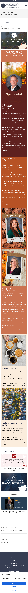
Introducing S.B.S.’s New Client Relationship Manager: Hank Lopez (14, 512)
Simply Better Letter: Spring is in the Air (9, 522)
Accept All (14, 583)
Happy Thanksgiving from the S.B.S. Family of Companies (13, 524)
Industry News (16, 28)
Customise (14, 586)
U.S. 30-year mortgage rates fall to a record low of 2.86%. (12, 423)
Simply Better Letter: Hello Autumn (8, 527)
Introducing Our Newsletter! (14, 492)
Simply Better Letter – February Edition (14, 468)
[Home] (1, 14)
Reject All (14, 590)
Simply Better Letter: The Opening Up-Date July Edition (13, 534)
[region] (14, 582)
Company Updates (7, 28)
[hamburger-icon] (25, 5)
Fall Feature (14, 14)
